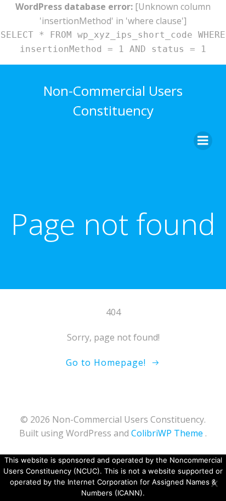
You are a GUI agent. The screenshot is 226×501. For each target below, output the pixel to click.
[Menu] (203, 140)
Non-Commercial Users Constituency (113, 100)
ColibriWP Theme (167, 433)
